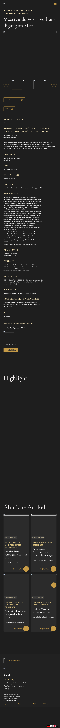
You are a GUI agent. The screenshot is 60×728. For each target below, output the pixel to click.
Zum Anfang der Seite (13, 660)
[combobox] (49, 726)
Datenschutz (22, 704)
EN (57, 726)
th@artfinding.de (13, 698)
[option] (55, 726)
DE (51, 726)
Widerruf (46, 704)
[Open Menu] (55, 4)
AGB (34, 704)
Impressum (7, 704)
